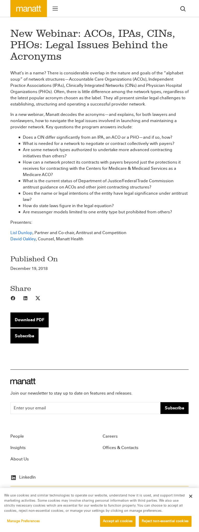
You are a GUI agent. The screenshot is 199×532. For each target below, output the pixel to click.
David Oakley (23, 238)
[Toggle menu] (55, 8)
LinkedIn (27, 477)
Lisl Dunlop (21, 232)
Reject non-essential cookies (165, 521)
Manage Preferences (23, 521)
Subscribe (24, 335)
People (17, 436)
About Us (19, 459)
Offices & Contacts (120, 447)
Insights (18, 447)
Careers (110, 436)
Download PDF (29, 319)
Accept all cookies (118, 521)
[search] (183, 8)
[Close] (190, 496)
